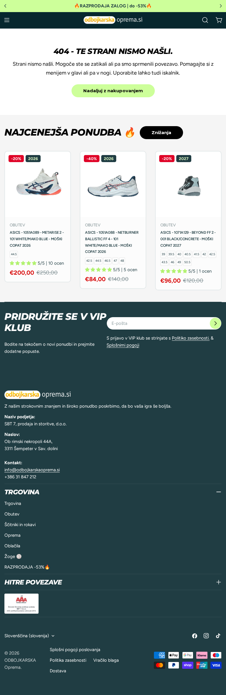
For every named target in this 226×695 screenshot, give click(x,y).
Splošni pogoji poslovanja (75, 649)
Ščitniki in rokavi (20, 524)
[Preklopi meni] (7, 20)
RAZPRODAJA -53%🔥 (27, 567)
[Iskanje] (205, 20)
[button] (24, 263)
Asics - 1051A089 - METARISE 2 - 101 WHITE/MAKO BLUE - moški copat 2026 (37, 239)
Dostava (58, 670)
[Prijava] (215, 323)
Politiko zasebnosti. (191, 338)
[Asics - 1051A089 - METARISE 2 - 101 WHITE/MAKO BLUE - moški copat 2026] (37, 184)
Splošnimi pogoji (123, 345)
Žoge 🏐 (13, 556)
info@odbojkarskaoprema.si (32, 469)
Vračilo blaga (106, 660)
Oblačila (12, 546)
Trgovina (12, 503)
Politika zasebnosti (68, 660)
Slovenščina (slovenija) (26, 635)
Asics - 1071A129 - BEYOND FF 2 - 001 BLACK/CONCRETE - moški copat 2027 (188, 239)
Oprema (12, 535)
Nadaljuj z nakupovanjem (113, 90)
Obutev (11, 514)
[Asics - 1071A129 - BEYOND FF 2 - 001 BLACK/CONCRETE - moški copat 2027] (188, 184)
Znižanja (161, 132)
